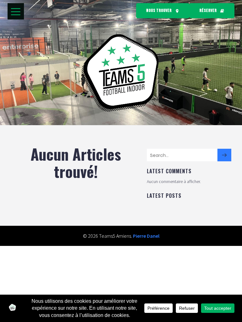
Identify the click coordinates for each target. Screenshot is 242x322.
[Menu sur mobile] (16, 11)
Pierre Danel (146, 236)
